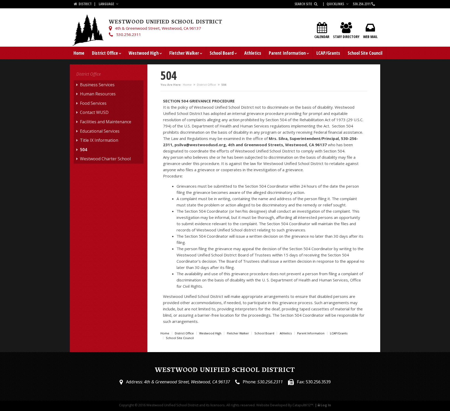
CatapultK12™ (302, 405)
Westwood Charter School (105, 159)
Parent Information (287, 53)
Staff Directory (346, 36)
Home (78, 53)
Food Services (93, 103)
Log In (326, 405)
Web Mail (370, 36)
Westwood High (144, 53)
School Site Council (365, 53)
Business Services (97, 85)
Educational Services (100, 131)
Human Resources (98, 94)
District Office (105, 53)
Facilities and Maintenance (105, 122)
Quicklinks (336, 4)
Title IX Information (99, 140)
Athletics (252, 53)
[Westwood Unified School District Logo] (88, 27)
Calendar (321, 36)
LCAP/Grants (328, 53)
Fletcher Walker (184, 53)
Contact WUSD (94, 112)
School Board (222, 53)
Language (107, 4)
